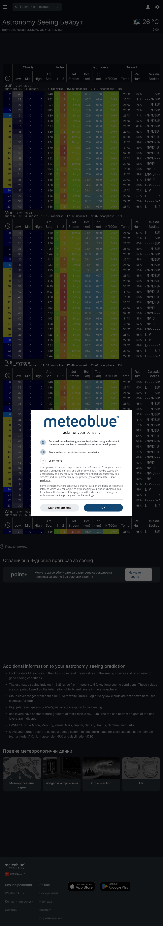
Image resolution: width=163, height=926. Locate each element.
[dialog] (81, 463)
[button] (81, 461)
